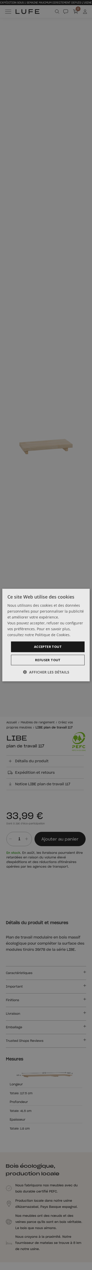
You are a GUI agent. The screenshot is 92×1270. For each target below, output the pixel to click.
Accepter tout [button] (48, 646)
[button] (46, 672)
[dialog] (46, 635)
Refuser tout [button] (48, 660)
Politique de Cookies (52, 634)
